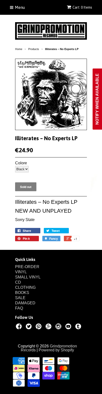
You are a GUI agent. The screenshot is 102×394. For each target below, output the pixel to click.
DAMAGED (25, 303)
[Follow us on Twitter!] (29, 327)
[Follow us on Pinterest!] (39, 327)
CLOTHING (25, 287)
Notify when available (97, 99)
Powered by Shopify (56, 350)
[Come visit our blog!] (79, 327)
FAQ (19, 308)
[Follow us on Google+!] (49, 327)
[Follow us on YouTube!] (69, 327)
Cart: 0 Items (82, 7)
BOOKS (22, 293)
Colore (21, 163)
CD (18, 282)
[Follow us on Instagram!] (59, 327)
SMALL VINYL (28, 277)
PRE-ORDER (27, 267)
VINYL (21, 272)
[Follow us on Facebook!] (19, 327)
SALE (20, 298)
